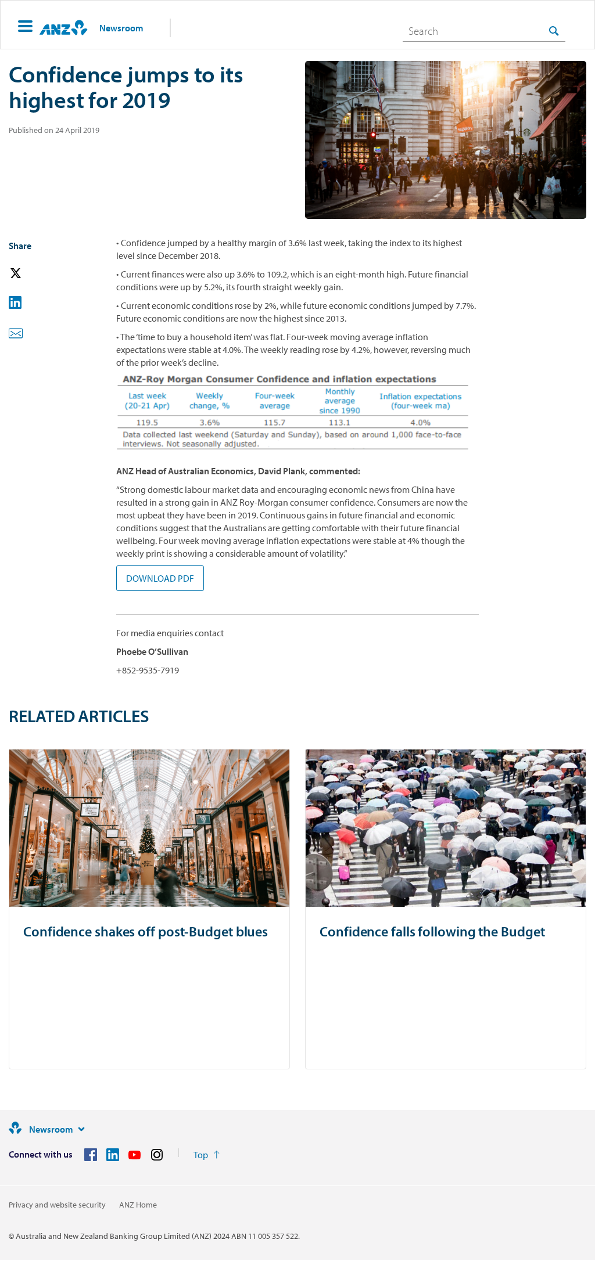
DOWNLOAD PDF (160, 578)
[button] (25, 27)
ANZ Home (138, 1204)
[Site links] (81, 1129)
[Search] (553, 30)
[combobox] (484, 31)
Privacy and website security (57, 1204)
